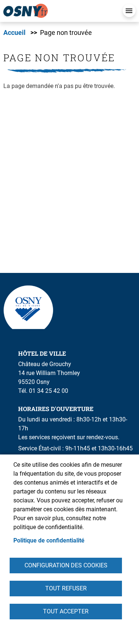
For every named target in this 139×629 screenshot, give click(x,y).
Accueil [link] (14, 32)
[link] (59, 11)
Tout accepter (66, 611)
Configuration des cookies (65, 565)
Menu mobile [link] (129, 10)
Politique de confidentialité (49, 540)
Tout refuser (66, 588)
